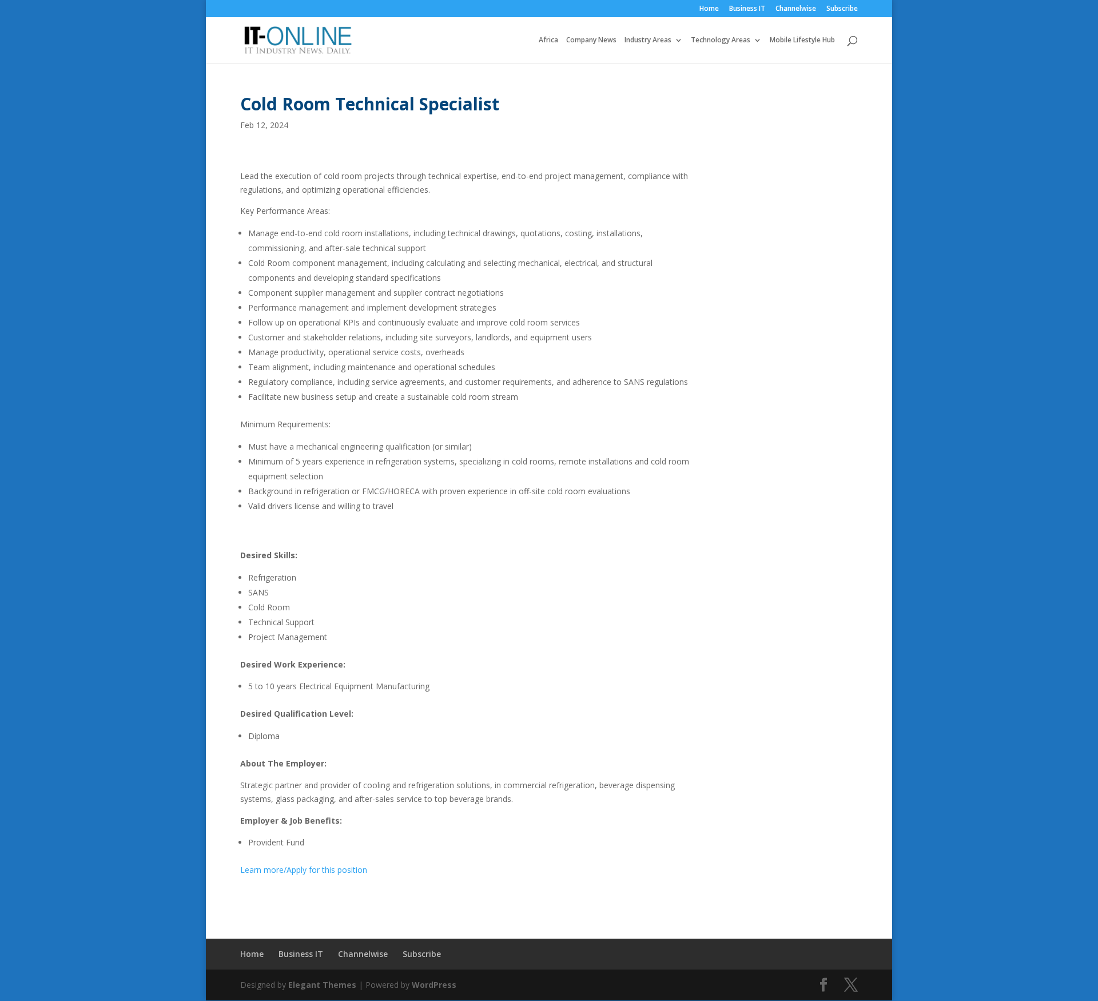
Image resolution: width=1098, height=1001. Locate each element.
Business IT (747, 9)
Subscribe (842, 9)
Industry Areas (647, 40)
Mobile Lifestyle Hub (802, 40)
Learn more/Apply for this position (303, 869)
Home (709, 9)
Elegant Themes (322, 984)
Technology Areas (720, 40)
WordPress (434, 984)
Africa (548, 40)
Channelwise (795, 9)
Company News (591, 40)
